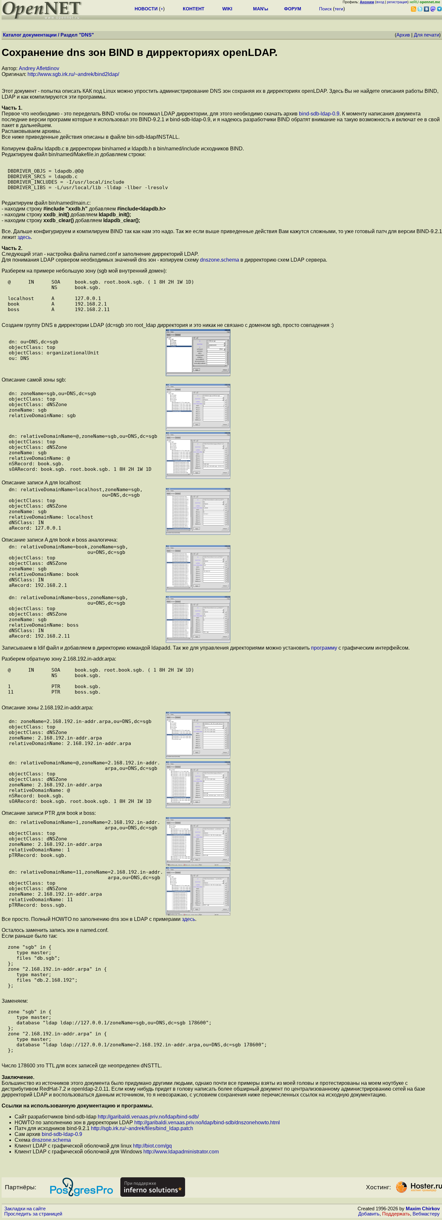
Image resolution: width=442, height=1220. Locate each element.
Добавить (369, 1213)
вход (380, 2)
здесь (24, 237)
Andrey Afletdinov (39, 68)
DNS (86, 35)
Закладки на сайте (25, 1208)
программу (324, 648)
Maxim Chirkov (423, 1208)
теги (339, 8)
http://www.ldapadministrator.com (181, 1151)
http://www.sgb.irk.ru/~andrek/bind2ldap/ (73, 74)
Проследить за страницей (33, 1213)
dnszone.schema (219, 260)
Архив (403, 35)
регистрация (397, 2)
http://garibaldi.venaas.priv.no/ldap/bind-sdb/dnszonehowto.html (207, 1122)
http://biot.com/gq (152, 1146)
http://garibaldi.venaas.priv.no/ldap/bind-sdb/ (148, 1116)
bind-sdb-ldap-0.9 (319, 113)
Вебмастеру (426, 1213)
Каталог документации (30, 35)
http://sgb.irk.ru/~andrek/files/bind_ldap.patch (142, 1128)
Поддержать (396, 1213)
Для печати (426, 35)
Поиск (325, 8)
